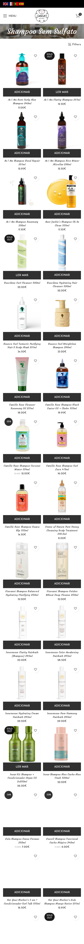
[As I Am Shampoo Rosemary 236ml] (22, 191)
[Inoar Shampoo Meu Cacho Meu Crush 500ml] (62, 744)
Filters (76, 44)
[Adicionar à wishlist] (35, 55)
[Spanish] (21, 3)
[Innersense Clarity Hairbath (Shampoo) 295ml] (22, 622)
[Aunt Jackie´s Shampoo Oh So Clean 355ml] (62, 191)
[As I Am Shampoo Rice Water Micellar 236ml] (62, 130)
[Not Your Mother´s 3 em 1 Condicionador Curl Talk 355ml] (22, 869)
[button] (22, 92)
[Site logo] (42, 15)
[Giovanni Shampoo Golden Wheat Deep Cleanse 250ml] (62, 561)
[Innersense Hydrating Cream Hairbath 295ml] (22, 683)
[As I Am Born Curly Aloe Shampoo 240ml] (22, 69)
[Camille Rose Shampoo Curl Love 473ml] (62, 435)
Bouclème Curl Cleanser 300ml (22, 282)
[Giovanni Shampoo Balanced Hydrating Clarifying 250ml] (22, 561)
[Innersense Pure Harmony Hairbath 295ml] (62, 683)
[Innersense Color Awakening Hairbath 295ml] (62, 622)
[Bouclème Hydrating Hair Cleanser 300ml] (62, 252)
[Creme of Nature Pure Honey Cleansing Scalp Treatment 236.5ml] (62, 496)
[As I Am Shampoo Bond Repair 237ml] (22, 130)
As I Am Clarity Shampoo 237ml (62, 99)
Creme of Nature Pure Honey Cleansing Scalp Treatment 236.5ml (62, 530)
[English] (5, 3)
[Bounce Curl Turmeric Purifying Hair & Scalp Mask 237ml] (22, 313)
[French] (11, 3)
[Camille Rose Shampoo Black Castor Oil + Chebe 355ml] (62, 374)
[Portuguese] (16, 3)
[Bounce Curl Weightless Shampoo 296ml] (62, 313)
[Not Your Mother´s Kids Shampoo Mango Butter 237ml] (62, 869)
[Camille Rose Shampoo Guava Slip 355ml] (22, 496)
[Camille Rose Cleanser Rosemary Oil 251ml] (22, 374)
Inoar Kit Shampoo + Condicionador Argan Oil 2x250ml (22, 778)
